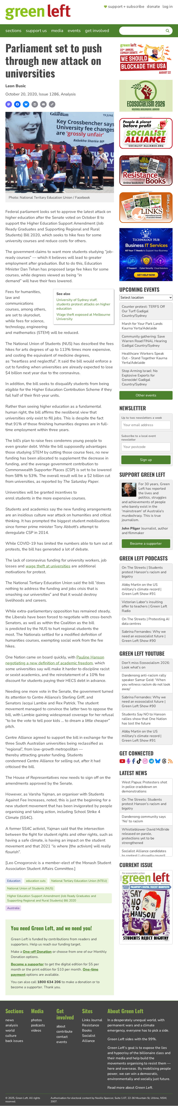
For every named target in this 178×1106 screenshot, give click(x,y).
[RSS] (170, 761)
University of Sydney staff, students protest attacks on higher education (83, 304)
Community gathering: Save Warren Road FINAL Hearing (144, 338)
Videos (36, 1030)
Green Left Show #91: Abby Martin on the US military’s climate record (144, 855)
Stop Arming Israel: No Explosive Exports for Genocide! (140, 375)
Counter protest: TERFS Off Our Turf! (143, 309)
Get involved (97, 31)
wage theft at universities (48, 566)
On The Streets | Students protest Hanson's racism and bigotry (144, 572)
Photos (36, 1020)
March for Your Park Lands (142, 323)
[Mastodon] (8, 104)
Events (74, 31)
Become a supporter (27, 964)
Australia (13, 908)
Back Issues (14, 1040)
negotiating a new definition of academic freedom (49, 663)
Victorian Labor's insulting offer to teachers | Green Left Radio (144, 606)
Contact (62, 1036)
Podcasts (38, 1025)
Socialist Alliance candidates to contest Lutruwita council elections (144, 838)
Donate (153, 6)
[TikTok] (139, 761)
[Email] (43, 104)
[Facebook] (17, 104)
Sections (13, 31)
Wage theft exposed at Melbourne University (83, 316)
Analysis (68, 94)
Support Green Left (142, 474)
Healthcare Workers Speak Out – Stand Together (143, 356)
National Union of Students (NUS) (30, 888)
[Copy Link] (52, 104)
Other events (146, 395)
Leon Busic (15, 86)
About (60, 1026)
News (9, 1020)
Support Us (36, 31)
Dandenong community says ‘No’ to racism (144, 801)
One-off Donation (37, 951)
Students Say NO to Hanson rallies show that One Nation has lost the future (144, 719)
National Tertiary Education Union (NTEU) (79, 881)
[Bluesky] (26, 104)
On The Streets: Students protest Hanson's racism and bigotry (144, 787)
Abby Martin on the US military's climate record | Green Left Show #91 (141, 589)
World (10, 1030)
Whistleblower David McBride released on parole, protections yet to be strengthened (145, 819)
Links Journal (92, 1020)
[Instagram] (145, 761)
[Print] (34, 104)
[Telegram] (151, 761)
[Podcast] (128, 761)
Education (13, 881)
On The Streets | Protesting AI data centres (145, 621)
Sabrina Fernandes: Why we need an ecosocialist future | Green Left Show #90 (144, 636)
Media (57, 31)
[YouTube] (122, 761)
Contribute (64, 1031)
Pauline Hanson (90, 657)
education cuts (36, 881)
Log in (168, 6)
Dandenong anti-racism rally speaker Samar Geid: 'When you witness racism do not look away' (146, 682)
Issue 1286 (49, 94)
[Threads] (164, 761)
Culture (10, 1035)
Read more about (129, 1087)
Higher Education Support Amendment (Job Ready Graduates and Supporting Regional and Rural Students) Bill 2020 (51, 898)
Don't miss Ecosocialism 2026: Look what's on (146, 665)
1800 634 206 (49, 982)
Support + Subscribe (126, 6)
